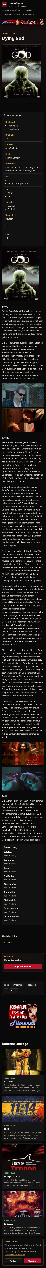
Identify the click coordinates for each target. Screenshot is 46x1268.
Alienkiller (8, 942)
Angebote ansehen (23, 966)
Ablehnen (13, 1261)
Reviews (5, 10)
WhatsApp (17, 984)
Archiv (16, 14)
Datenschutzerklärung (15, 1254)
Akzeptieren (32, 1261)
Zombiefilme (28, 10)
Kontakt (31, 14)
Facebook (31, 984)
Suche (24, 14)
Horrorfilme (15, 10)
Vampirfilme (7, 14)
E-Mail (14, 990)
